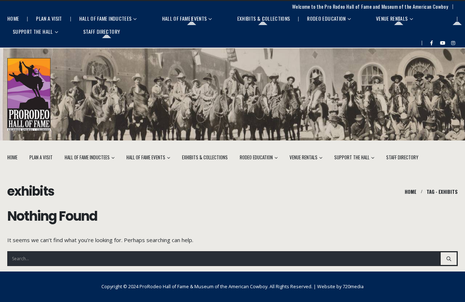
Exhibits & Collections (263, 18)
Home (13, 18)
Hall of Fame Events (184, 18)
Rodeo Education (326, 18)
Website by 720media (340, 286)
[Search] (449, 258)
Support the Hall (33, 31)
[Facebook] (431, 43)
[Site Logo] (28, 94)
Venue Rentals (392, 18)
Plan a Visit (49, 18)
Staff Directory (101, 31)
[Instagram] (453, 43)
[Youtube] (442, 43)
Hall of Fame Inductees (105, 18)
